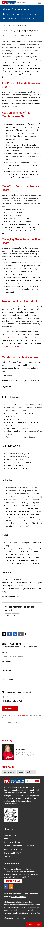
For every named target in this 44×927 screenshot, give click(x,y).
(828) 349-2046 (11, 18)
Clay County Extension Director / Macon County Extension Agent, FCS (28, 754)
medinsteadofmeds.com (14, 337)
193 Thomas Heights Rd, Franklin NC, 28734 (21, 14)
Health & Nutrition (9, 772)
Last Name (6, 671)
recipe (21, 772)
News (4, 26)
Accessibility (20, 918)
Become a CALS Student (14, 849)
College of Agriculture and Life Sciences (20, 846)
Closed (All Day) (30, 18)
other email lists (21, 715)
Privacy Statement (18, 897)
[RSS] (11, 886)
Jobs (6, 839)
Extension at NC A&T (12, 853)
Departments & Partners (14, 842)
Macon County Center (16, 9)
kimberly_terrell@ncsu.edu (14, 346)
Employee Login (34, 925)
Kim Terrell (14, 36)
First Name (6, 662)
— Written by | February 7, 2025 (16, 36)
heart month (30, 772)
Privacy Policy (13, 722)
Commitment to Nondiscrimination (24, 894)
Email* (4, 652)
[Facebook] (6, 886)
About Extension (10, 835)
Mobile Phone (7, 680)
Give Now (7, 857)
